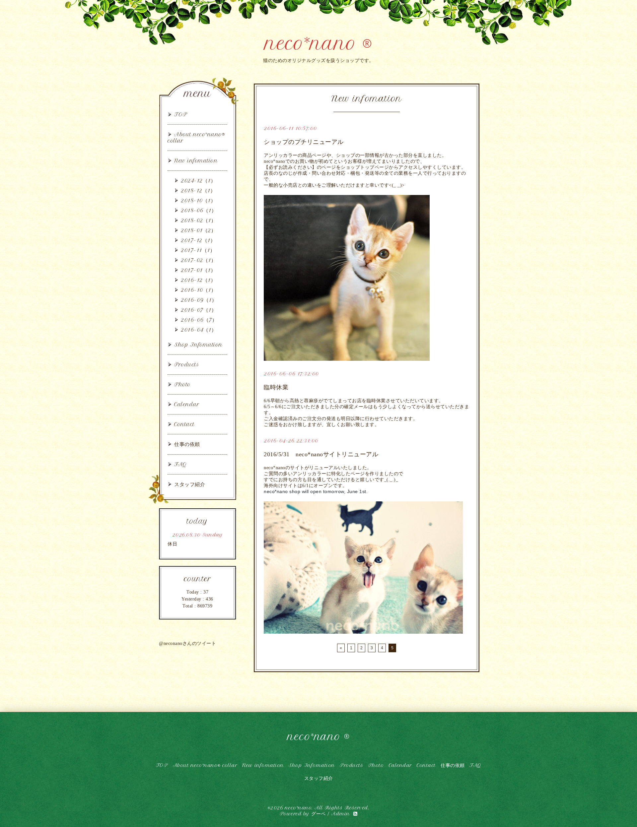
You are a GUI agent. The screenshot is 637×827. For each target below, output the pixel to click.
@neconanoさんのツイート (187, 643)
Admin (340, 814)
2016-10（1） (198, 290)
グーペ (318, 814)
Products (186, 364)
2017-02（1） (198, 260)
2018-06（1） (198, 210)
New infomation (196, 161)
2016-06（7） (199, 320)
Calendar (186, 404)
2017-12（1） (198, 240)
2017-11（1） (198, 250)
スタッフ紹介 (189, 484)
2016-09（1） (199, 300)
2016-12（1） (198, 280)
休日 (172, 543)
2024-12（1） (198, 180)
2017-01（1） (198, 270)
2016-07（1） (198, 310)
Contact (184, 424)
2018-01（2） (198, 230)
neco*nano (298, 808)
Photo (182, 384)
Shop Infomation (198, 345)
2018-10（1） (198, 200)
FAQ (180, 464)
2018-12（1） (198, 190)
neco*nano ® (318, 43)
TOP (180, 114)
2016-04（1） (198, 330)
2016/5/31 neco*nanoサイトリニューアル (321, 454)
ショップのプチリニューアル (304, 142)
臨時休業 (276, 387)
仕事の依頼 (187, 444)
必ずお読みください (290, 167)
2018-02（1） (198, 220)
